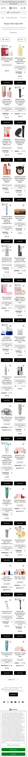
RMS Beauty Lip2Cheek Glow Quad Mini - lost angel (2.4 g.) (7, 142)
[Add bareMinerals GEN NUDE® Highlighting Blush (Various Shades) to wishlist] (23, 165)
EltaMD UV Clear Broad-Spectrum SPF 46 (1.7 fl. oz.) (7, 259)
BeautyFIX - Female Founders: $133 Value (20, 654)
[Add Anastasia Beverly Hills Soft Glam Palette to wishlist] (23, 205)
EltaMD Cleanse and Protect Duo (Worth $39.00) (7, 59)
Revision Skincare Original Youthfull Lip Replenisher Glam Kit (20, 142)
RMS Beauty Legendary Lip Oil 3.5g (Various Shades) (7, 179)
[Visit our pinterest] (23, 702)
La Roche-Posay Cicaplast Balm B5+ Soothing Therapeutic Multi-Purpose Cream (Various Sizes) (6, 460)
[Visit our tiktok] (19, 702)
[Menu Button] (1, 8)
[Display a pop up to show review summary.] (25, 72)
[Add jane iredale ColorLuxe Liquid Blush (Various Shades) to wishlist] (10, 88)
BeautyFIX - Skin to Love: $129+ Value (19, 578)
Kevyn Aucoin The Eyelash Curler (7, 612)
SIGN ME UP (13, 694)
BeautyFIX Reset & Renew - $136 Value (20, 501)
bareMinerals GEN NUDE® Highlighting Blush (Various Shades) (20, 179)
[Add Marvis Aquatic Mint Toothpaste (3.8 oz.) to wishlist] (10, 642)
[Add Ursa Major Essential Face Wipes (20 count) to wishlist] (10, 326)
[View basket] (24, 8)
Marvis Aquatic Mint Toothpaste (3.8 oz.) (7, 654)
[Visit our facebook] (4, 702)
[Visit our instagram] (11, 702)
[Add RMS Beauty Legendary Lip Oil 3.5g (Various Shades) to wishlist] (10, 165)
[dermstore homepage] (13, 8)
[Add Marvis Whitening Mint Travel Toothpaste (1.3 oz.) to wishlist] (10, 529)
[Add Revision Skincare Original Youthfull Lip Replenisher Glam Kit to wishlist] (23, 128)
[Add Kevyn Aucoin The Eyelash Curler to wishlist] (10, 600)
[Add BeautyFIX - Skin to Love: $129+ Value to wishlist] (23, 566)
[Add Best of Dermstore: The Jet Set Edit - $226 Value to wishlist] (10, 406)
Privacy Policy (17, 741)
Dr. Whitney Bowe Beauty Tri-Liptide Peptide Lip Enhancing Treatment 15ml (7, 220)
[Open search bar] (4, 8)
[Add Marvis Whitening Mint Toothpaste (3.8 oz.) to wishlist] (23, 406)
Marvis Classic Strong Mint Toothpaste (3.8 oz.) (7, 502)
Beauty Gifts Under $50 (13, 24)
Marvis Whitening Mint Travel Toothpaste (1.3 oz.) (7, 541)
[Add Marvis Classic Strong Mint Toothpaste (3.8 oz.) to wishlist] (10, 489)
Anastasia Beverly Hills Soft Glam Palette (20, 218)
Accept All (13, 754)
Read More (13, 32)
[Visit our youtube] (15, 702)
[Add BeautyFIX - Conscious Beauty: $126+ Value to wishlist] (10, 566)
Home (2, 17)
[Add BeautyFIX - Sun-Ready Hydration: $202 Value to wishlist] (23, 444)
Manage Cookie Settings (13, 745)
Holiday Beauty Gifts (11, 17)
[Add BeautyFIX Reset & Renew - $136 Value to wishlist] (23, 489)
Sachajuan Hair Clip (20, 377)
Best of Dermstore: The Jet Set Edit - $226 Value (7, 419)
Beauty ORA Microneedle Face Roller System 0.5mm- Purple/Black (20, 615)
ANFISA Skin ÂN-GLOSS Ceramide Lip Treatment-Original (20, 102)
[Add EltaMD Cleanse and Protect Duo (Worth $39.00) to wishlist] (10, 47)
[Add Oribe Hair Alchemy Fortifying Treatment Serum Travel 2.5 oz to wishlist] (23, 47)
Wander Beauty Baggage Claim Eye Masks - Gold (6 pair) (20, 299)
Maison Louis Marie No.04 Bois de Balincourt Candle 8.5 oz (20, 339)
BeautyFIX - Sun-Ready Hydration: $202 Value (20, 457)
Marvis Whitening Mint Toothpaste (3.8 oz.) (20, 419)
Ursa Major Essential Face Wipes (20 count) (7, 338)
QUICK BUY (7, 82)
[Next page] (17, 679)
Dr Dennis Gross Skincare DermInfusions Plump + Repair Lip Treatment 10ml (7, 380)
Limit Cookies (13, 749)
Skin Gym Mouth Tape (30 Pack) (7, 298)
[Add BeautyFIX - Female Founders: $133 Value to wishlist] (23, 642)
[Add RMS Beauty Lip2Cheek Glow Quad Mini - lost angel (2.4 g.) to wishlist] (10, 128)
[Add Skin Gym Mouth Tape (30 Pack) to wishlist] (10, 286)
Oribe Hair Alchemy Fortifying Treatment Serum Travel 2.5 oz (20, 60)
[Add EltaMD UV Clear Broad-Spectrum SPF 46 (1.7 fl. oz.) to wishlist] (10, 247)
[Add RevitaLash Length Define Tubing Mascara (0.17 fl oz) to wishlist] (23, 247)
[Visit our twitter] (8, 702)
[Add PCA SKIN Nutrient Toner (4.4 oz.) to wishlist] (23, 529)
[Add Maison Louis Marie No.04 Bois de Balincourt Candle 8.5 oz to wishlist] (23, 326)
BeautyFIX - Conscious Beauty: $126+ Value (7, 578)
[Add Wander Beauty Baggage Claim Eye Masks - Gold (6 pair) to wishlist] (23, 286)
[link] (21, 8)
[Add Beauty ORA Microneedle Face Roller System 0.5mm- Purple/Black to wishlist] (23, 600)
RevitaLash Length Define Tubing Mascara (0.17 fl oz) (20, 259)
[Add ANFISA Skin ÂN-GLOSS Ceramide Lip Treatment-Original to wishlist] (23, 88)
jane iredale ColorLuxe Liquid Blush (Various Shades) (7, 102)
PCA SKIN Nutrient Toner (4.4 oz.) (20, 541)
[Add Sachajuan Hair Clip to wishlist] (23, 366)
